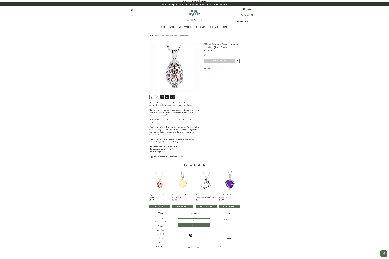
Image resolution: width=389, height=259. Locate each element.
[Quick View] (159, 181)
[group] (194, 189)
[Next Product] (243, 181)
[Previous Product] (146, 181)
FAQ (228, 226)
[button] (251, 14)
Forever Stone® (160, 222)
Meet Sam (160, 230)
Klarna (160, 238)
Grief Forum (160, 246)
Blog (160, 242)
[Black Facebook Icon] (132, 15)
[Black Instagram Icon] (132, 10)
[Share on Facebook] (205, 68)
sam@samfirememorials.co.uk (228, 246)
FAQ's (160, 226)
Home (151, 35)
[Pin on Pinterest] (209, 68)
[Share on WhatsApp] (212, 68)
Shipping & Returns (228, 219)
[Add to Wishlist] (238, 61)
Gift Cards (160, 234)
